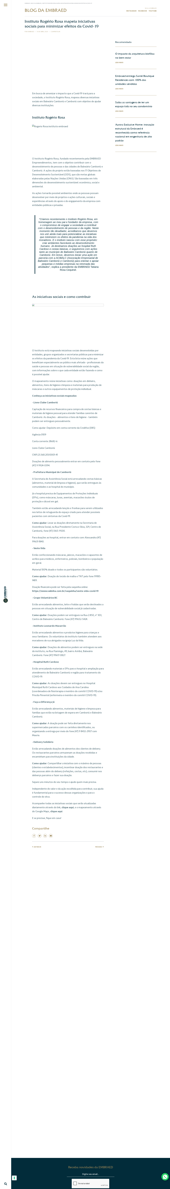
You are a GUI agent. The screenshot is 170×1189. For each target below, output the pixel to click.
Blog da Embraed (36, 3)
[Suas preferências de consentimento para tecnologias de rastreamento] (14, 1178)
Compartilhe (55, 32)
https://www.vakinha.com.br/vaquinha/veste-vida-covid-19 (65, 591)
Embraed (27, 3)
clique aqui (68, 807)
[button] (5, 5)
